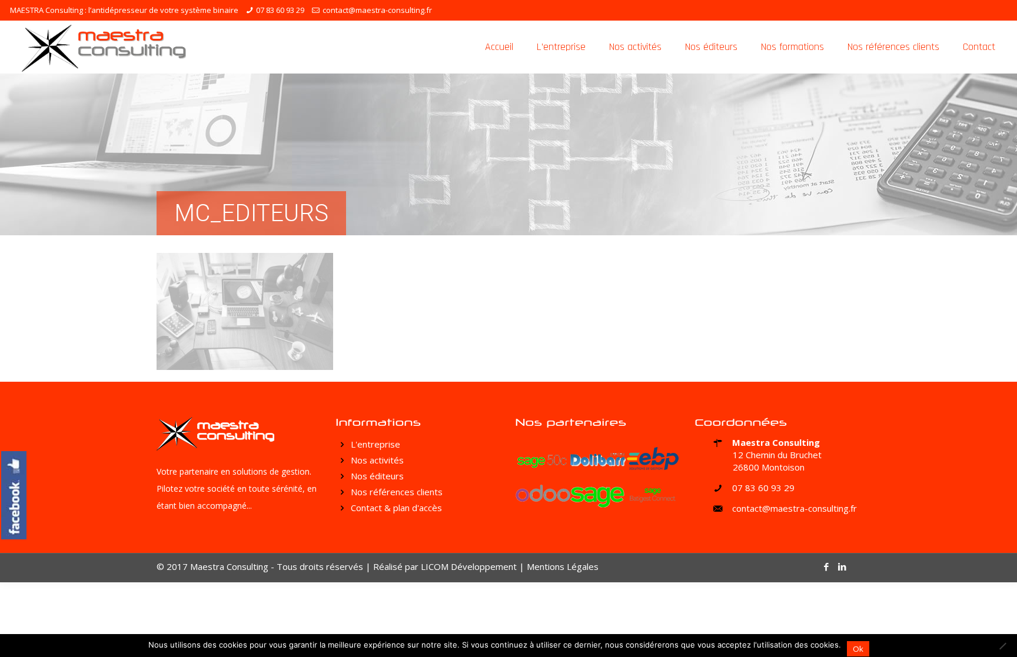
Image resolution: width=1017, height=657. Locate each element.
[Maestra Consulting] (104, 47)
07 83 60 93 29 (280, 10)
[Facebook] (826, 566)
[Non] (1002, 646)
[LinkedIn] (842, 566)
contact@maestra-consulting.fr (377, 10)
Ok (858, 648)
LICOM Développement (469, 566)
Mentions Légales (563, 566)
